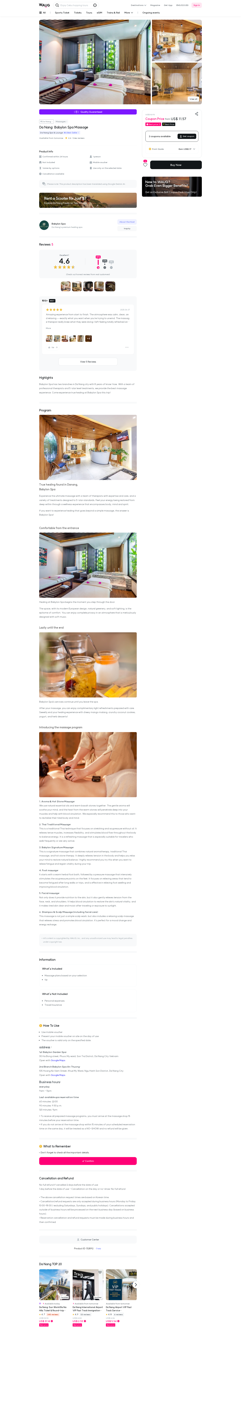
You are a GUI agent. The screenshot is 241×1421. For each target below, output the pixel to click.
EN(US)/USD (182, 5)
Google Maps (58, 1060)
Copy (98, 1248)
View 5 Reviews (88, 361)
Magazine (155, 5)
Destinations (137, 5)
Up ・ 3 (54, 347)
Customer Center (90, 1239)
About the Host (127, 222)
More (48, 328)
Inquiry (127, 228)
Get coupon (188, 136)
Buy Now (175, 164)
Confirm (89, 1161)
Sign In (196, 5)
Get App (168, 5)
